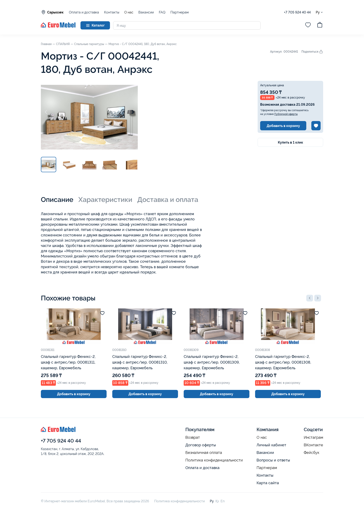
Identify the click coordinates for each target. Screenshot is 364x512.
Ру (318, 12)
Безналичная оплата (203, 453)
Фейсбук (311, 453)
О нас (128, 12)
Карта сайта (268, 483)
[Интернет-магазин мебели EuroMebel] (58, 26)
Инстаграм (313, 437)
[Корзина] (319, 25)
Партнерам (179, 12)
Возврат (192, 437)
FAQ (162, 12)
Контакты (111, 12)
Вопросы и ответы (273, 460)
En (223, 501)
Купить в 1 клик (290, 142)
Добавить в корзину (283, 126)
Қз (217, 501)
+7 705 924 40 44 (297, 12)
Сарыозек (55, 12)
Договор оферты (200, 445)
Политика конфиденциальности (214, 460)
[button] (309, 298)
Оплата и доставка (84, 12)
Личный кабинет (271, 445)
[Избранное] (308, 25)
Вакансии (146, 12)
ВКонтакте (313, 445)
